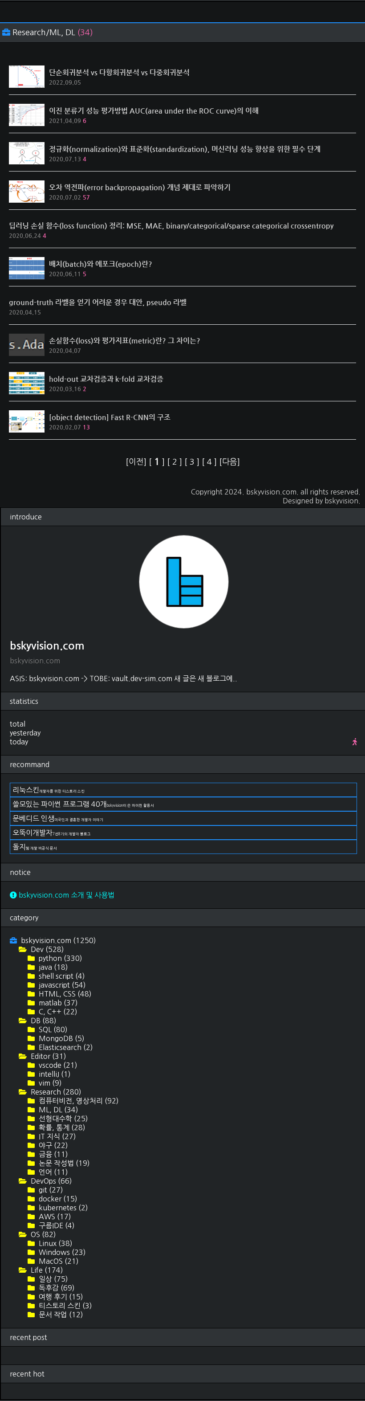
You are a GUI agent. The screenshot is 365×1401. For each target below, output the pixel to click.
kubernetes (62, 1207)
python (59, 958)
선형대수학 (62, 1118)
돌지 (34, 846)
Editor (47, 1056)
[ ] (158, 462)
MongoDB (61, 1038)
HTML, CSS (64, 993)
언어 (52, 1172)
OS (42, 1234)
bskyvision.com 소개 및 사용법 (65, 895)
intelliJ (54, 1074)
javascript (61, 984)
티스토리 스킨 (64, 1305)
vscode (57, 1065)
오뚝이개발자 (51, 832)
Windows (61, 1252)
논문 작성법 (63, 1163)
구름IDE (56, 1225)
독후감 (56, 1287)
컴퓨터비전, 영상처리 (78, 1100)
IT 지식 (56, 1136)
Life (46, 1270)
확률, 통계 (61, 1127)
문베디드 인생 (57, 818)
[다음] (229, 462)
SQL (52, 1029)
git (50, 1189)
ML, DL (57, 1109)
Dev (46, 949)
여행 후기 (60, 1296)
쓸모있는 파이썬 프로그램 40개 (83, 804)
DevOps (50, 1181)
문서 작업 (60, 1314)
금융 (52, 1154)
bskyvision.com (271, 491)
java (52, 967)
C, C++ (57, 1011)
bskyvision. (342, 500)
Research (55, 1091)
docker (57, 1198)
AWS (54, 1216)
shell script (61, 976)
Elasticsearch (65, 1047)
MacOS (58, 1261)
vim (49, 1082)
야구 (52, 1145)
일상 (52, 1279)
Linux (55, 1243)
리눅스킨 (48, 789)
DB (43, 1020)
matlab (57, 1002)
